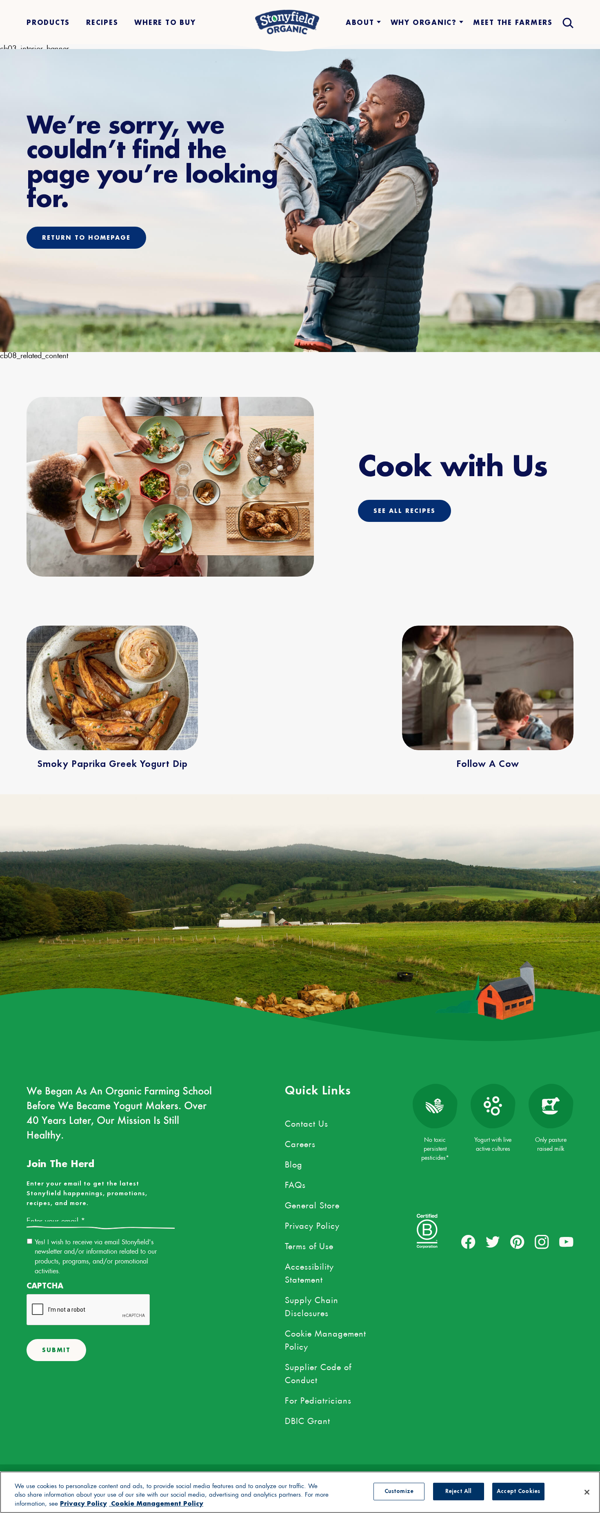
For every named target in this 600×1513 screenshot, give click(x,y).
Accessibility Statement (309, 1272)
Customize (398, 1491)
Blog (293, 1163)
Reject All (458, 1491)
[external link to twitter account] (493, 1242)
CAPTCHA (45, 1285)
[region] (300, 1492)
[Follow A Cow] (487, 688)
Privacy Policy (312, 1224)
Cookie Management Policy (325, 1339)
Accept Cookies (518, 1491)
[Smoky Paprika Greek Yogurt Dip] (112, 688)
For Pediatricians (318, 1399)
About (360, 22)
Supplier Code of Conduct (318, 1372)
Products (48, 22)
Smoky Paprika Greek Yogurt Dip (112, 764)
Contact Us (306, 1122)
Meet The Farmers (513, 22)
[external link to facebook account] (468, 1242)
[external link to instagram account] (542, 1242)
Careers (300, 1142)
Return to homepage (86, 237)
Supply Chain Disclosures (311, 1305)
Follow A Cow (487, 764)
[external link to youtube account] (566, 1242)
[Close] (587, 1492)
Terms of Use (309, 1244)
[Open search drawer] (567, 22)
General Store (312, 1203)
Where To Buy (165, 22)
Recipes (102, 22)
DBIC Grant (307, 1419)
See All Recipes (404, 511)
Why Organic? (424, 22)
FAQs (295, 1183)
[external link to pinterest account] (517, 1242)
